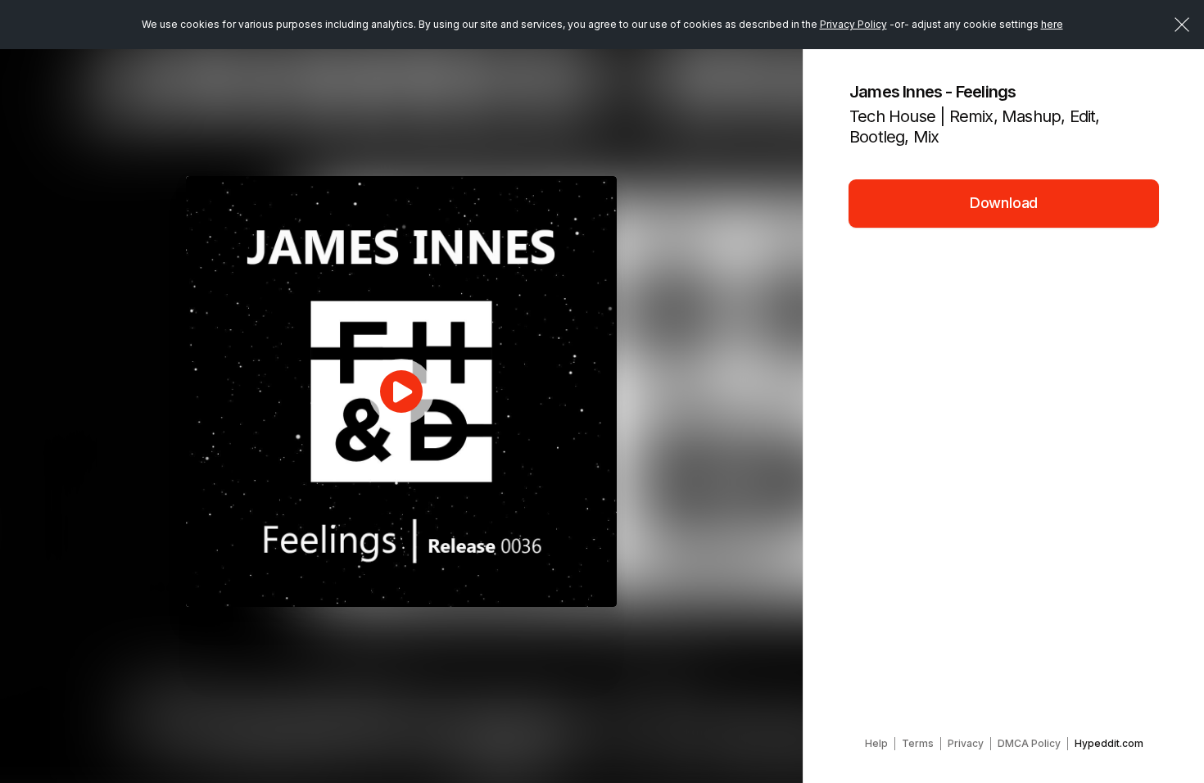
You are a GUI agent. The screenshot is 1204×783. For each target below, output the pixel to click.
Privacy (966, 743)
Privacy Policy (853, 24)
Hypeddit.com (1109, 743)
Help (876, 743)
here (1052, 24)
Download (1004, 202)
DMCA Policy (1029, 743)
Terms (918, 743)
